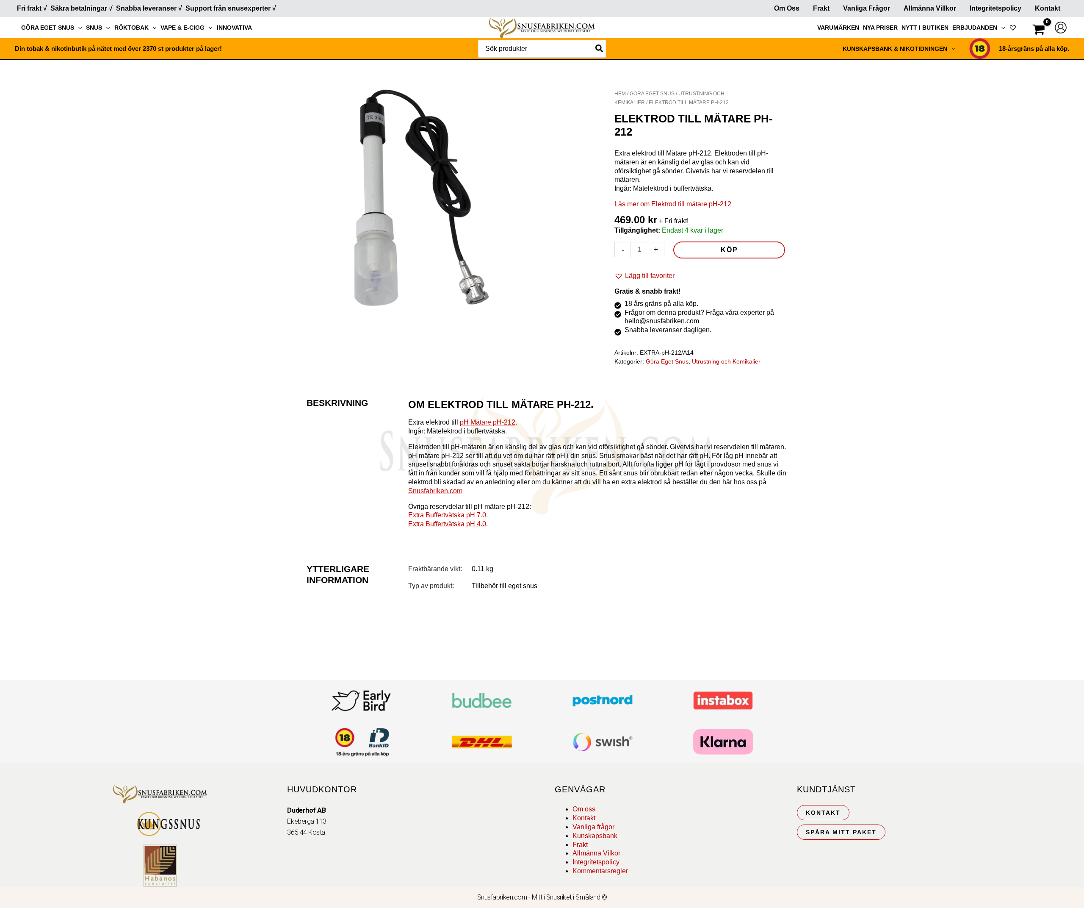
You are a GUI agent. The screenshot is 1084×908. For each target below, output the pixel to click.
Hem (620, 94)
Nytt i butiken (924, 27)
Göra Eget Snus (47, 27)
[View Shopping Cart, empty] (1038, 30)
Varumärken (838, 27)
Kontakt (1047, 8)
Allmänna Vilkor (596, 853)
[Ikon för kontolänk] (1060, 27)
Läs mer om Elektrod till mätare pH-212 (672, 204)
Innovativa (234, 27)
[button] (78, 27)
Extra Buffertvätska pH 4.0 (447, 524)
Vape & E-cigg (182, 27)
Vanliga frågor (866, 8)
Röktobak (131, 27)
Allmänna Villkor (930, 8)
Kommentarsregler (600, 871)
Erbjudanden (974, 27)
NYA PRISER (880, 27)
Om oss (583, 809)
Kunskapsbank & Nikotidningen (895, 48)
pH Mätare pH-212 (487, 422)
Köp (729, 249)
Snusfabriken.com (435, 490)
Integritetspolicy (995, 8)
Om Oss (786, 8)
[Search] (600, 48)
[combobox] (542, 48)
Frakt (821, 8)
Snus (94, 27)
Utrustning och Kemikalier (726, 361)
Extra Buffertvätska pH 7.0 (447, 515)
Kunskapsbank (594, 835)
